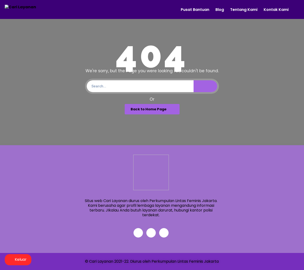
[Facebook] (138, 233)
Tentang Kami (243, 9)
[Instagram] (164, 233)
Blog (219, 9)
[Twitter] (151, 233)
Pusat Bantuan (195, 9)
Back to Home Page (148, 109)
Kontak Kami (276, 9)
